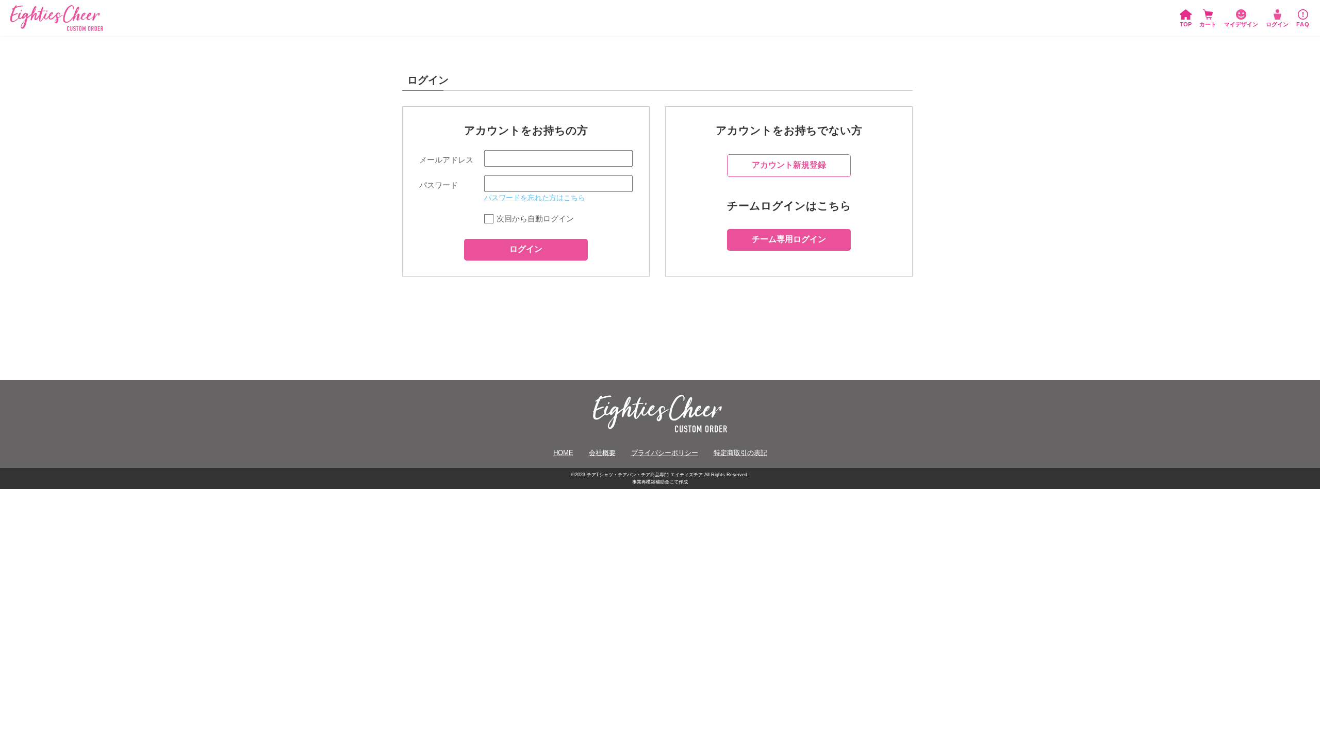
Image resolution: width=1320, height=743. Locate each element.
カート (1207, 24)
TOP (1186, 24)
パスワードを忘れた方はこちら (534, 198)
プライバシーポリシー (664, 453)
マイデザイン (1241, 24)
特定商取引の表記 (740, 453)
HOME (563, 453)
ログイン (1277, 24)
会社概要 (602, 453)
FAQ (1303, 24)
